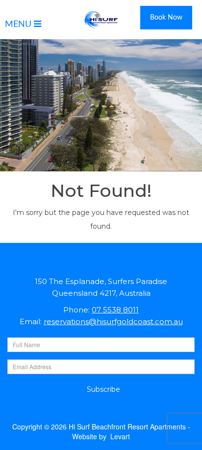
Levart (120, 436)
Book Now (166, 17)
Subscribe (103, 389)
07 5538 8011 (115, 309)
